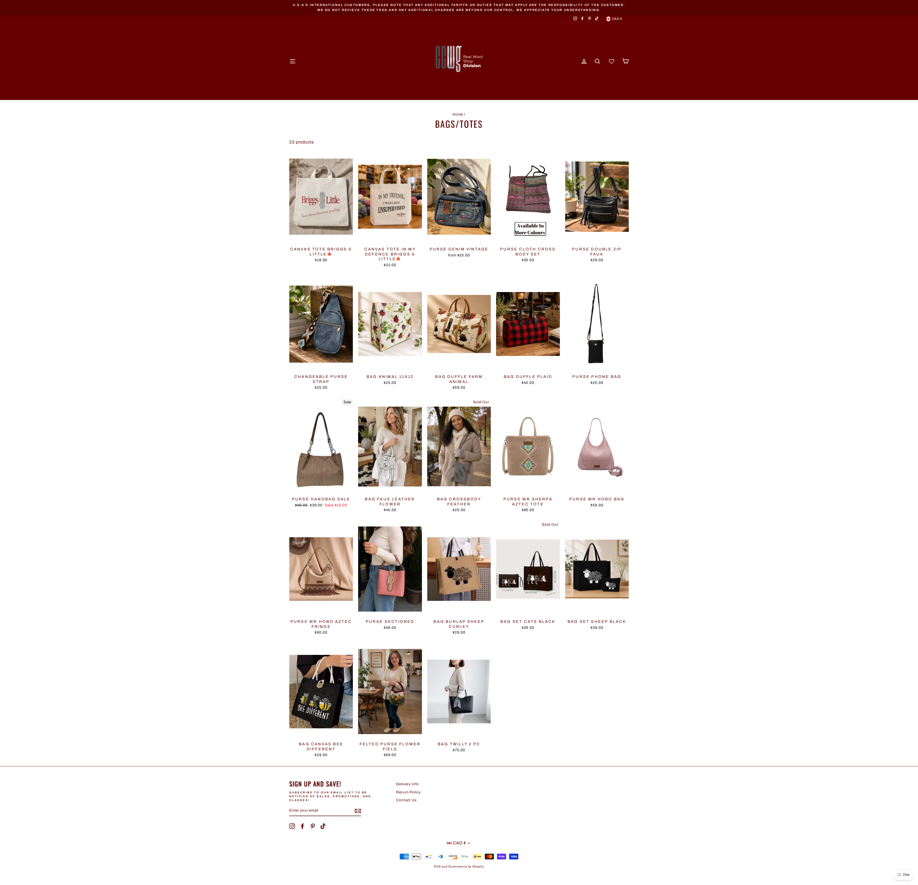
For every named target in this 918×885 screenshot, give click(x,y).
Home (458, 114)
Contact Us (406, 800)
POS (437, 866)
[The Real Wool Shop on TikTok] (323, 826)
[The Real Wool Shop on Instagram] (292, 826)
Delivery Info (407, 784)
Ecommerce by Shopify (466, 866)
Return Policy (408, 792)
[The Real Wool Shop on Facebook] (302, 826)
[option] (459, 7)
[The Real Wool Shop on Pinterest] (313, 826)
